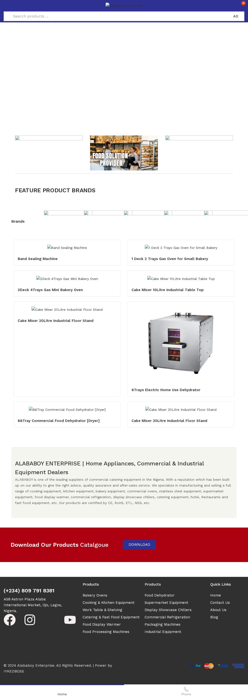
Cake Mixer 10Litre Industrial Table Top (168, 290)
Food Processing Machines (106, 632)
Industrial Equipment (163, 632)
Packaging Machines (162, 624)
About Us (218, 610)
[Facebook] (10, 620)
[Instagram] (30, 620)
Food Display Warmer (102, 624)
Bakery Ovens (95, 595)
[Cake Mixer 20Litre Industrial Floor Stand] (67, 309)
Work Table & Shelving (102, 610)
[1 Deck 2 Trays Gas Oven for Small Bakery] (181, 247)
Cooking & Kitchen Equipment (108, 602)
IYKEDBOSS (14, 671)
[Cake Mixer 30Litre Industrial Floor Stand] (181, 409)
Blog (214, 617)
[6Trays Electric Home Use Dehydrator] (181, 344)
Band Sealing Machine (38, 259)
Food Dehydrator (160, 595)
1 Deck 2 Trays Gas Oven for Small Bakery (170, 259)
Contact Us (220, 602)
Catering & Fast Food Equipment (111, 617)
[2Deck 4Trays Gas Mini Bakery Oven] (67, 278)
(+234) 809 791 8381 (29, 591)
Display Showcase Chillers (168, 610)
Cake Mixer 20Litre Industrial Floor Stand (55, 321)
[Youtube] (70, 620)
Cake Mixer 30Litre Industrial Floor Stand (169, 421)
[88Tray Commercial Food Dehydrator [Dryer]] (67, 409)
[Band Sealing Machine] (67, 247)
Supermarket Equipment (166, 602)
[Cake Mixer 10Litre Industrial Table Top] (181, 278)
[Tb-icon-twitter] (50, 620)
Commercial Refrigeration (167, 617)
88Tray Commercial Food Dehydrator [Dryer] (59, 421)
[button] (240, 5)
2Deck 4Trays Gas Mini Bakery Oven (50, 290)
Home (215, 595)
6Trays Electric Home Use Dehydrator (166, 390)
